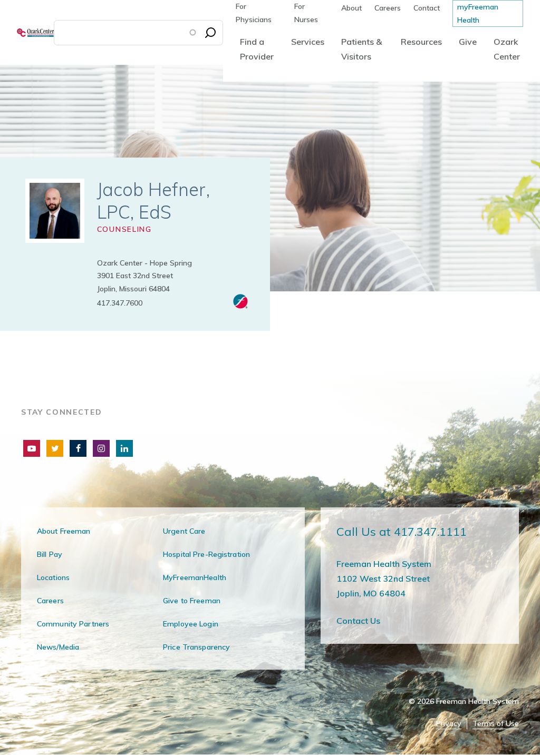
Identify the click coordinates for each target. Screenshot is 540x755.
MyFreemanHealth (194, 577)
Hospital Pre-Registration (206, 554)
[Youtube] (31, 448)
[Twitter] (54, 448)
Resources (421, 41)
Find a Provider (257, 49)
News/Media (58, 647)
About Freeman (64, 531)
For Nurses (306, 13)
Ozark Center (507, 49)
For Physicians (254, 13)
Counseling (124, 229)
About (351, 8)
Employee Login (190, 624)
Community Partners (73, 624)
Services (307, 41)
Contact (426, 8)
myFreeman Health (477, 13)
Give (468, 41)
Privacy (448, 723)
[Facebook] (78, 448)
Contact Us (358, 620)
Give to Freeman (191, 600)
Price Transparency (196, 647)
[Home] (27, 32)
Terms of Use (495, 723)
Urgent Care (184, 531)
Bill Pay (49, 554)
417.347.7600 (119, 303)
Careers (387, 8)
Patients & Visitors (361, 49)
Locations (53, 577)
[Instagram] (101, 448)
